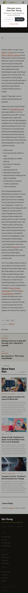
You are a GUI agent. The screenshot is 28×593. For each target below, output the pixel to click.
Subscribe (20, 19)
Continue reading (14, 23)
